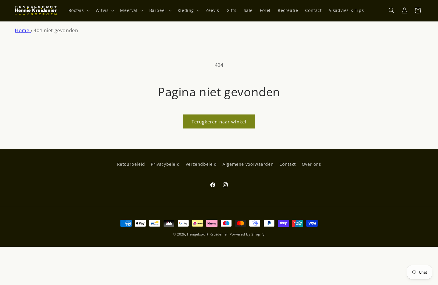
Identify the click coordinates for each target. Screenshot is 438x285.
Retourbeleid (131, 164)
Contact (287, 164)
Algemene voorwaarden (248, 164)
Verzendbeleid (201, 164)
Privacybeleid (165, 164)
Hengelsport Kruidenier (207, 234)
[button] (78, 10)
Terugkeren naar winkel (219, 122)
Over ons (311, 164)
